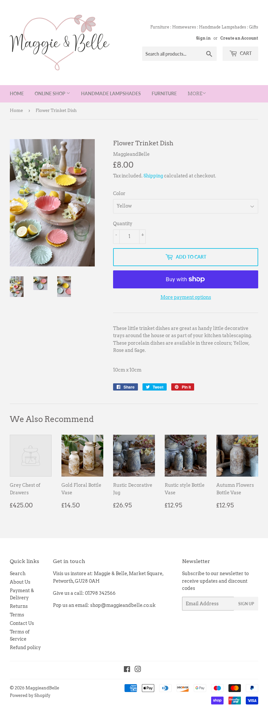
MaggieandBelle (42, 687)
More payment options (185, 297)
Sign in (203, 38)
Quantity (122, 223)
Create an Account (239, 38)
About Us (20, 582)
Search (17, 573)
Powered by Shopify (30, 695)
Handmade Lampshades (111, 93)
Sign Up (246, 603)
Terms (17, 614)
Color (119, 193)
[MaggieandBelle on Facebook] (127, 670)
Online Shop (50, 93)
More (195, 93)
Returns (19, 606)
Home (17, 93)
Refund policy (25, 647)
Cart (245, 53)
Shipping (153, 175)
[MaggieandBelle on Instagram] (138, 670)
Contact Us (22, 623)
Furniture (164, 93)
